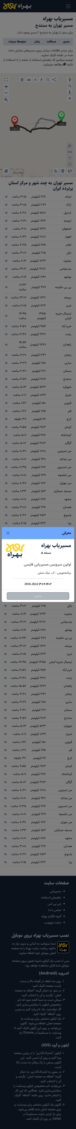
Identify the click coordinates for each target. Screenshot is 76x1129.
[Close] (8, 533)
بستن (38, 595)
